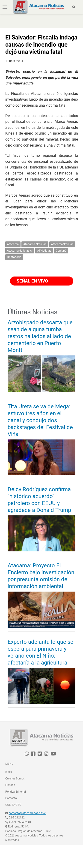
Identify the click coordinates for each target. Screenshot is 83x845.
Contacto (11, 798)
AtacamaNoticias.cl (20, 250)
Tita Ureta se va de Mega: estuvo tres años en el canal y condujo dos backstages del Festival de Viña (40, 420)
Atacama (13, 244)
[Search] (74, 7)
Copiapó (61, 250)
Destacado (14, 257)
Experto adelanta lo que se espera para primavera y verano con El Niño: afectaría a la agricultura (40, 652)
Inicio (8, 771)
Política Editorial (15, 791)
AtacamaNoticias (62, 244)
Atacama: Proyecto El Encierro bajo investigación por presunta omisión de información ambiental (41, 575)
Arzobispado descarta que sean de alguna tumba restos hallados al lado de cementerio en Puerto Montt (40, 336)
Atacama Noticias (35, 244)
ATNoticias (44, 250)
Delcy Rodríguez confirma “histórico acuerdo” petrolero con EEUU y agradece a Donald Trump (39, 499)
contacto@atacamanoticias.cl (27, 813)
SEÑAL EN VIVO (31, 281)
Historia (10, 785)
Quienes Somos (15, 778)
